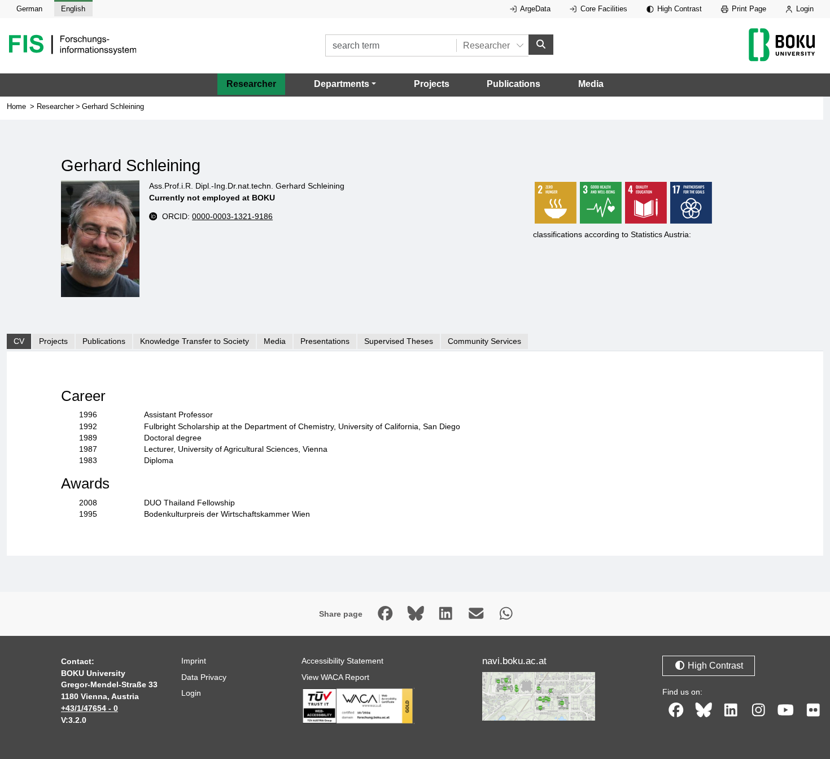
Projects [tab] (53, 341)
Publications (513, 84)
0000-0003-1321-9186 (232, 216)
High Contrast (678, 9)
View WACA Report (335, 677)
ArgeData (534, 9)
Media (591, 84)
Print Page (747, 9)
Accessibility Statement (342, 660)
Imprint (193, 660)
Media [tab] (275, 341)
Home (16, 106)
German (29, 9)
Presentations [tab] (325, 341)
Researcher (251, 84)
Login (804, 9)
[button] (345, 84)
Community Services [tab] (484, 341)
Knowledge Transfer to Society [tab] (194, 341)
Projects (431, 84)
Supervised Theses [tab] (398, 341)
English (73, 9)
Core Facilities (602, 9)
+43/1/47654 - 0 (89, 708)
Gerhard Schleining (113, 106)
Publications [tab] (103, 341)
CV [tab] (19, 341)
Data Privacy (203, 677)
